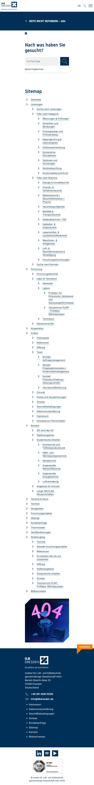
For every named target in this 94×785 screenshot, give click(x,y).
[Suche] (85, 6)
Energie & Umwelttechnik (56, 182)
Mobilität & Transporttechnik (52, 213)
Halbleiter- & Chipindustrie (50, 226)
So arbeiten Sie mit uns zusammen (49, 558)
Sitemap (35, 518)
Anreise (41, 402)
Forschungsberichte (47, 274)
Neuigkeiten (37, 508)
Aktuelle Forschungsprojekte (52, 546)
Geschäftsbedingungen (49, 406)
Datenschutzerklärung (48, 411)
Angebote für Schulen (48, 486)
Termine (35, 504)
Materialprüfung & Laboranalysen (52, 141)
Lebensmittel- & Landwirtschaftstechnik (55, 234)
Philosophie (43, 338)
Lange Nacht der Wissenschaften (45, 493)
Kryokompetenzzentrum (55, 173)
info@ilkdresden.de (42, 698)
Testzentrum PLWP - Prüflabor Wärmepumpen (58, 310)
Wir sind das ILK (45, 430)
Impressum (43, 416)
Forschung (36, 269)
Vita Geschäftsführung (54, 387)
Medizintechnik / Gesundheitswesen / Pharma (53, 198)
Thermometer (38, 527)
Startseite (36, 99)
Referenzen (43, 342)
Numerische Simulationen (49, 154)
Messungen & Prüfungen (56, 118)
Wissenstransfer (45, 323)
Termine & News (39, 499)
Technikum (48, 319)
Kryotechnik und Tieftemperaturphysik (54, 446)
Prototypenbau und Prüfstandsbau (53, 133)
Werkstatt (48, 283)
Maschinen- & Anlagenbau (50, 242)
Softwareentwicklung (54, 147)
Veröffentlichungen (41, 532)
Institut (34, 333)
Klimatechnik (49, 460)
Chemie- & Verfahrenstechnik (52, 189)
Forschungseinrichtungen (56, 259)
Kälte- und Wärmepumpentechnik (54, 454)
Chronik (41, 392)
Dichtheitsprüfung (52, 168)
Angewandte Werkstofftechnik (52, 467)
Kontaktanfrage (39, 523)
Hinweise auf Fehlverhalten (51, 421)
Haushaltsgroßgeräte (54, 206)
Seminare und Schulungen (50, 162)
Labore (46, 288)
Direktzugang (38, 537)
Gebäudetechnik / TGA (54, 219)
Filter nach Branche (47, 178)
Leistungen (37, 104)
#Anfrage (84, 647)
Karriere (35, 425)
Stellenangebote (45, 435)
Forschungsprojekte (41, 513)
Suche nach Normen (47, 264)
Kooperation (37, 328)
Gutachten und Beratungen (50, 125)
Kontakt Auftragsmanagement (54, 358)
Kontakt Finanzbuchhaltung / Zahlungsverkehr (53, 379)
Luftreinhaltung (51, 481)
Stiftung (41, 347)
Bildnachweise (38, 591)
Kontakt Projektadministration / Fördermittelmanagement (56, 368)
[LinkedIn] (39, 753)
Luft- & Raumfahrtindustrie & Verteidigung (54, 251)
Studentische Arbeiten (48, 440)
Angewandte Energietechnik (50, 475)
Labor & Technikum (47, 278)
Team (40, 352)
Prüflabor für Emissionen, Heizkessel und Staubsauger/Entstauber (61, 298)
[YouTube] (55, 753)
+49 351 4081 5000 (42, 693)
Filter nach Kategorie (48, 114)
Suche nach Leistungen (49, 109)
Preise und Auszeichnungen (51, 397)
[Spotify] (47, 753)
